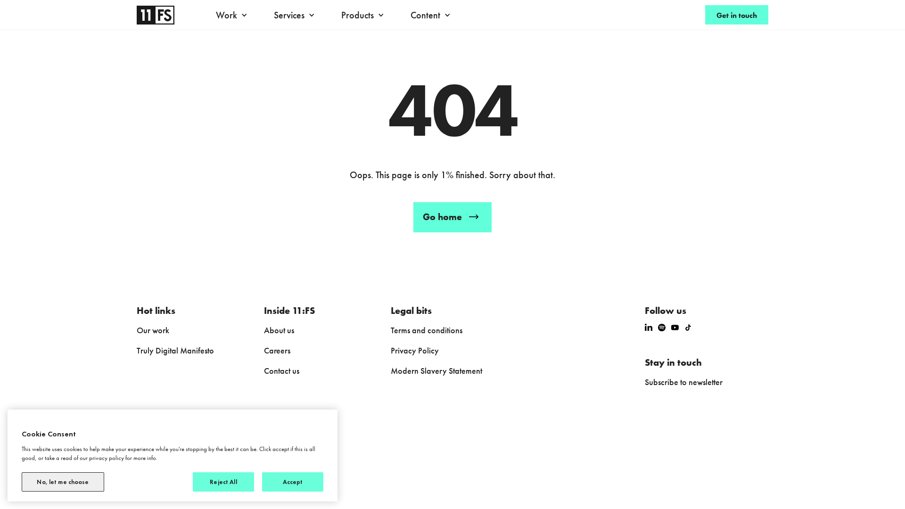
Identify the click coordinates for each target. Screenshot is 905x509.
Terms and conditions (426, 330)
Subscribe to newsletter (684, 382)
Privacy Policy (415, 350)
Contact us (281, 370)
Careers (277, 350)
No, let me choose (63, 482)
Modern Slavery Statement (436, 370)
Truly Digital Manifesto (175, 350)
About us (279, 330)
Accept (293, 482)
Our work (153, 330)
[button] (234, 15)
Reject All (223, 482)
